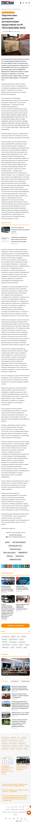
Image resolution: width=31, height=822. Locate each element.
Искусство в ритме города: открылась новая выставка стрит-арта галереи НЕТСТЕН (20, 688)
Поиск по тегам (7, 812)
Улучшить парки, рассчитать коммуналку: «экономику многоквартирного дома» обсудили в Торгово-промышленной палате (20, 723)
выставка (14, 644)
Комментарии (25, 681)
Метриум (24, 636)
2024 (7, 542)
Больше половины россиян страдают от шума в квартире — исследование (20, 695)
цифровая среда (15, 559)
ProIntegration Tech (16, 546)
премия (12, 647)
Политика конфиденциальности (20, 812)
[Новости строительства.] (7, 2)
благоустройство (6, 644)
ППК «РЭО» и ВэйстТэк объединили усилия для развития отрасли (20, 229)
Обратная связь (14, 809)
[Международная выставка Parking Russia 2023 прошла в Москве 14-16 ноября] (8, 581)
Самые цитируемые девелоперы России (15, 674)
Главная (5, 9)
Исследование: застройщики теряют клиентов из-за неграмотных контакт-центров (7, 769)
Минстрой (4, 639)
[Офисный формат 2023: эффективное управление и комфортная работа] (23, 599)
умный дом (20, 556)
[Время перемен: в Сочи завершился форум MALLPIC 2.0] (23, 760)
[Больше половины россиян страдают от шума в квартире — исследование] (6, 696)
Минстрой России (13, 639)
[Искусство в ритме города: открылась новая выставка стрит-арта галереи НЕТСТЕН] (6, 688)
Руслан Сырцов (13, 642)
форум (25, 647)
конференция (5, 647)
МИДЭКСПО (23, 552)
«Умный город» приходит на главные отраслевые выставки (22, 588)
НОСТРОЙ (4, 642)
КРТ (18, 636)
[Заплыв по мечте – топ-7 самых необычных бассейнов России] (6, 715)
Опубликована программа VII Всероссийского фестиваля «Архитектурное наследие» (19, 239)
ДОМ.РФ (13, 636)
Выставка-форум (9, 552)
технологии (19, 647)
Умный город (22, 642)
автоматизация (16, 549)
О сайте (7, 809)
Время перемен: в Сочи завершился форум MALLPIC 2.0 (22, 767)
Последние (5, 681)
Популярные (14, 681)
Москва (10, 556)
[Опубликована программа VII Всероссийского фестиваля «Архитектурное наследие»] (5, 239)
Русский (19, 821)
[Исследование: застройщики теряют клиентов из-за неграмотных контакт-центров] (8, 760)
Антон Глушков (5, 636)
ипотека (21, 644)
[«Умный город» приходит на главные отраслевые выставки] (23, 581)
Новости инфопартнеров (14, 9)
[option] (15, 667)
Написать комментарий (15, 625)
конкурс (27, 644)
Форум (15, 814)
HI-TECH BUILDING (19, 542)
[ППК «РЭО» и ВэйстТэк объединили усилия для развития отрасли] (5, 230)
